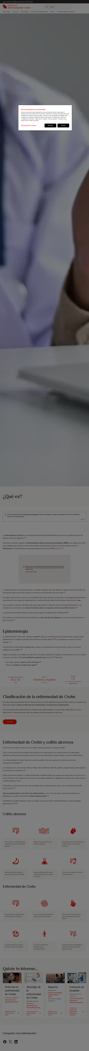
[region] (45, 117)
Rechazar (50, 125)
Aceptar (63, 125)
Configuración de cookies (28, 125)
